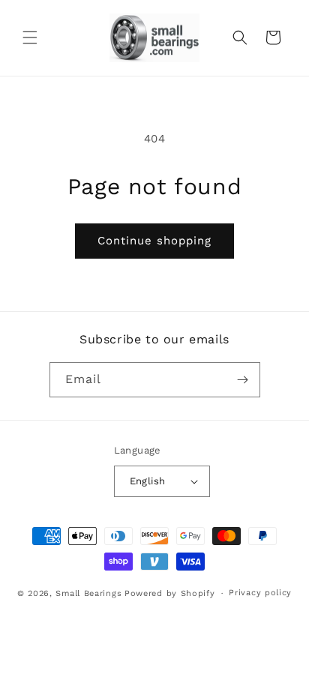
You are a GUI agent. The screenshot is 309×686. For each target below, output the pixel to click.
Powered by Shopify (169, 593)
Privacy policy (260, 593)
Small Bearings (89, 593)
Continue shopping (155, 240)
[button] (30, 37)
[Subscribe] (243, 379)
